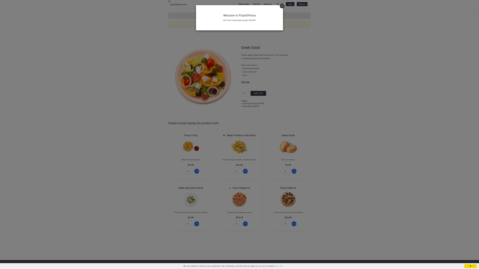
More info (279, 266)
